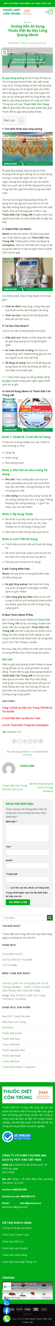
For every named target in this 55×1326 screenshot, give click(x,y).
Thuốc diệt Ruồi (11, 1061)
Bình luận (11, 821)
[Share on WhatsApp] (14, 741)
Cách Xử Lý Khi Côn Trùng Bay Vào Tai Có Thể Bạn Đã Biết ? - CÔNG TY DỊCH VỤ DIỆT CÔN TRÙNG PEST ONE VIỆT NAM (26, 987)
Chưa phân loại (10, 953)
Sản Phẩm (7, 1027)
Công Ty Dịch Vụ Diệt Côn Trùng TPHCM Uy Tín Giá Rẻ (23, 997)
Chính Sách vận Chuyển (15, 1248)
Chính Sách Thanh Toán (15, 1234)
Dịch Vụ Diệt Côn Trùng (15, 959)
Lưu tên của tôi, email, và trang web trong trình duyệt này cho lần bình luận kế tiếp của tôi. (27, 892)
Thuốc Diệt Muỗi (11, 1055)
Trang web (11, 874)
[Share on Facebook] (19, 741)
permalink (27, 754)
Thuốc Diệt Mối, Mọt (13, 1050)
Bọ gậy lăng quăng (13, 78)
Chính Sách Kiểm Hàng (14, 1255)
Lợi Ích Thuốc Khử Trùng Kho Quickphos (25, 725)
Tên (9, 846)
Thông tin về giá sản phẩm (17, 1228)
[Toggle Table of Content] (19, 120)
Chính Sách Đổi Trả (12, 1241)
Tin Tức (28, 22)
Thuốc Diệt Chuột (12, 1033)
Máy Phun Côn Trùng (14, 1022)
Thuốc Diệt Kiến (11, 1044)
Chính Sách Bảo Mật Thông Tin (19, 1261)
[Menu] (47, 12)
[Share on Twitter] (24, 741)
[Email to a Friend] (30, 741)
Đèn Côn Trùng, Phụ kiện (16, 1016)
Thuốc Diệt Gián (11, 1038)
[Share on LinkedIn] (40, 741)
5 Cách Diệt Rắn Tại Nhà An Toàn (21, 718)
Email (9, 860)
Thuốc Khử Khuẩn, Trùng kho (18, 1067)
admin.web (41, 43)
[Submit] (50, 918)
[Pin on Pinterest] (35, 741)
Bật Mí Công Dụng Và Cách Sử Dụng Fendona (41, 787)
